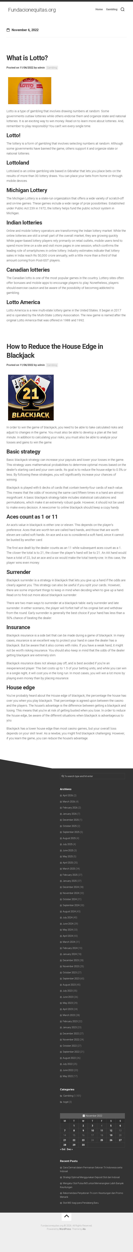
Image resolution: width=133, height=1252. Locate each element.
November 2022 (71, 1039)
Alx (84, 1229)
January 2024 (70, 954)
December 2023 (71, 960)
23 (83, 1140)
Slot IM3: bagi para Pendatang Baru (81, 1203)
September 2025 (71, 832)
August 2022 (69, 1058)
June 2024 (68, 923)
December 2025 (71, 820)
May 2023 (68, 1003)
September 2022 (71, 1051)
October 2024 (70, 899)
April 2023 (68, 1009)
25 (101, 1140)
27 (120, 1140)
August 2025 (69, 838)
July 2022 (68, 1064)
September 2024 (71, 905)
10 (92, 1130)
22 (74, 1140)
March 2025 (69, 868)
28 (64, 1145)
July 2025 (68, 844)
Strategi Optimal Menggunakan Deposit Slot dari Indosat (91, 1177)
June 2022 (68, 1070)
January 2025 (70, 881)
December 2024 (71, 887)
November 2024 (71, 893)
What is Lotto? (27, 58)
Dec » (70, 1149)
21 (64, 1140)
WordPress (65, 1229)
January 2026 (70, 814)
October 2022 (70, 1045)
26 (111, 1140)
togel (65, 1102)
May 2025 (68, 856)
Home (99, 9)
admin (41, 67)
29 (74, 1145)
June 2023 (68, 997)
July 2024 (68, 917)
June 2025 (68, 850)
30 (83, 1145)
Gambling (111, 9)
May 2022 (68, 1076)
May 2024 (68, 929)
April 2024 (68, 936)
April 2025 (68, 862)
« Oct (62, 1149)
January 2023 (70, 1027)
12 (111, 1130)
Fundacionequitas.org (32, 10)
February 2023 (70, 1021)
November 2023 (71, 966)
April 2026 (68, 795)
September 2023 (71, 978)
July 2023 (68, 990)
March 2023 (69, 1015)
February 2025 (70, 875)
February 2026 (70, 807)
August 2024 (69, 911)
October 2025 (70, 826)
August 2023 (69, 984)
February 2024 (70, 948)
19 (111, 1135)
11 (101, 1130)
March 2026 (69, 801)
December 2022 (71, 1033)
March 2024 (69, 942)
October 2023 (70, 972)
